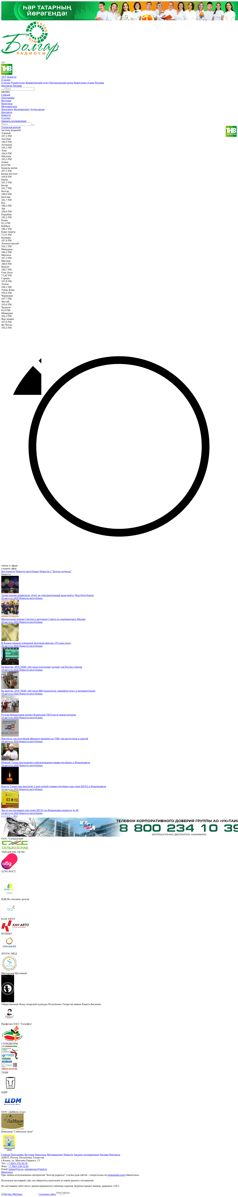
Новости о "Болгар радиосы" (56, 571)
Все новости (8, 571)
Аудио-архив (37, 109)
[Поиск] (2, 89)
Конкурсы (6, 103)
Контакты (6, 85)
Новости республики (27, 571)
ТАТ (3, 77)
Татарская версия (10, 127)
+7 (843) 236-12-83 (18, 1166)
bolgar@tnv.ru (16, 1169)
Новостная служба (84, 82)
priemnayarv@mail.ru (36, 1169)
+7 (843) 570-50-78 (17, 1163)
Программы (7, 97)
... (12, 816)
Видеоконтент (22, 109)
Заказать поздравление (13, 121)
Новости (11, 77)
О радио (5, 79)
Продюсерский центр (61, 82)
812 (15, 816)
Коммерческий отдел (37, 82)
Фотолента (7, 109)
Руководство (18, 82)
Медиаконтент (9, 106)
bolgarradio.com (116, 1175)
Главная (5, 94)
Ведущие (6, 100)
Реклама (99, 82)
